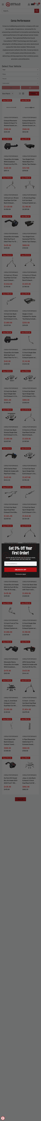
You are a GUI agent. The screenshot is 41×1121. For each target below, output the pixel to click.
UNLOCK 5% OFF (20, 570)
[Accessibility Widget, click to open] (3, 1118)
